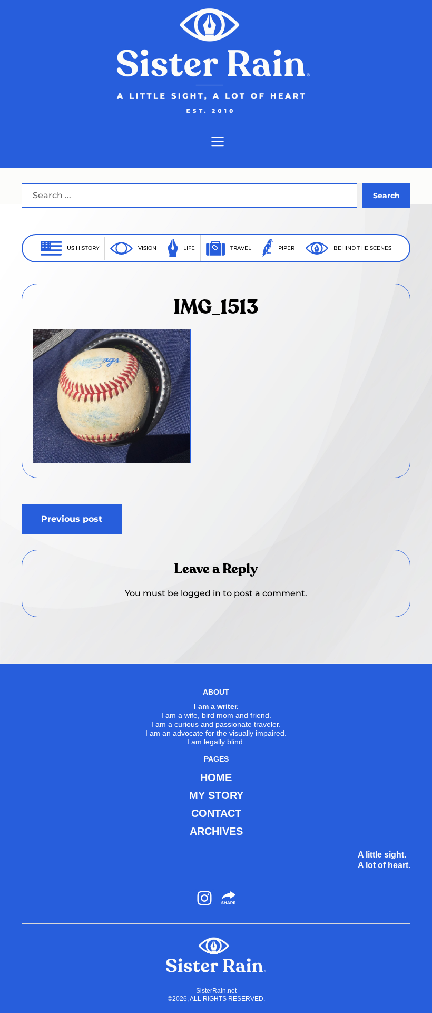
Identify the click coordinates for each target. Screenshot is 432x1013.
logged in (201, 593)
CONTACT (216, 813)
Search (386, 195)
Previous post (71, 519)
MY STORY (216, 795)
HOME (216, 777)
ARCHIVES (216, 831)
